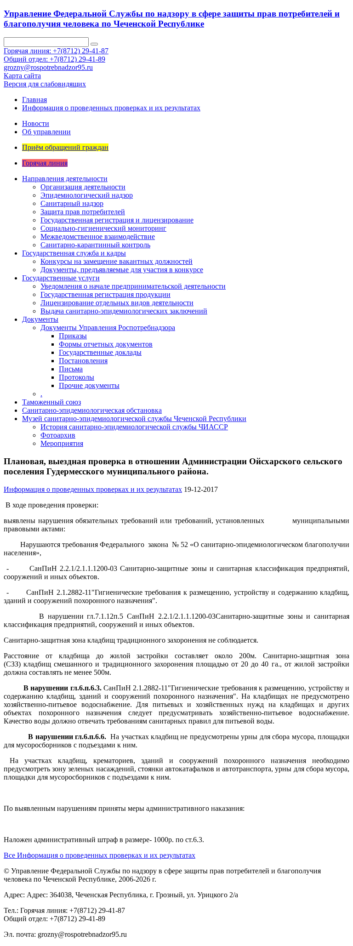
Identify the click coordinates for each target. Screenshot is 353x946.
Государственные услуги (61, 278)
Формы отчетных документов (106, 344)
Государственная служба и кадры (74, 253)
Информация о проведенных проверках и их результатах (111, 108)
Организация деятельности (82, 187)
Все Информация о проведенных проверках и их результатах (99, 855)
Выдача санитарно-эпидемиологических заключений (123, 311)
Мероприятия (61, 443)
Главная (34, 99)
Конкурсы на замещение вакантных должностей (116, 261)
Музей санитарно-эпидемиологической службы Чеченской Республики (134, 418)
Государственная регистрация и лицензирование (117, 220)
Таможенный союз (51, 402)
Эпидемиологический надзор (86, 195)
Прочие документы (89, 385)
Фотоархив (57, 435)
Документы (40, 319)
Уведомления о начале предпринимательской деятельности (133, 286)
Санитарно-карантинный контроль (95, 245)
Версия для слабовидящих (45, 84)
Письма (71, 369)
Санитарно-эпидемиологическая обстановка (92, 410)
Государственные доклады (100, 352)
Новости (35, 123)
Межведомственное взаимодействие (97, 236)
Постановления (83, 361)
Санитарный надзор (71, 203)
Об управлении (46, 132)
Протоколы (76, 377)
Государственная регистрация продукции (105, 294)
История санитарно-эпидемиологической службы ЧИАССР (134, 427)
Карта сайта (22, 76)
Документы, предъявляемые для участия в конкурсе (121, 270)
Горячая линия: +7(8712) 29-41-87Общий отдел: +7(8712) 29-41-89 (56, 55)
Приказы (73, 336)
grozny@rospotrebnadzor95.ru (48, 67)
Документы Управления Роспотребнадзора (107, 327)
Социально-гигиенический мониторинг (103, 228)
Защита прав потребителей (82, 212)
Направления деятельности (65, 178)
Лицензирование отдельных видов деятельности (117, 303)
